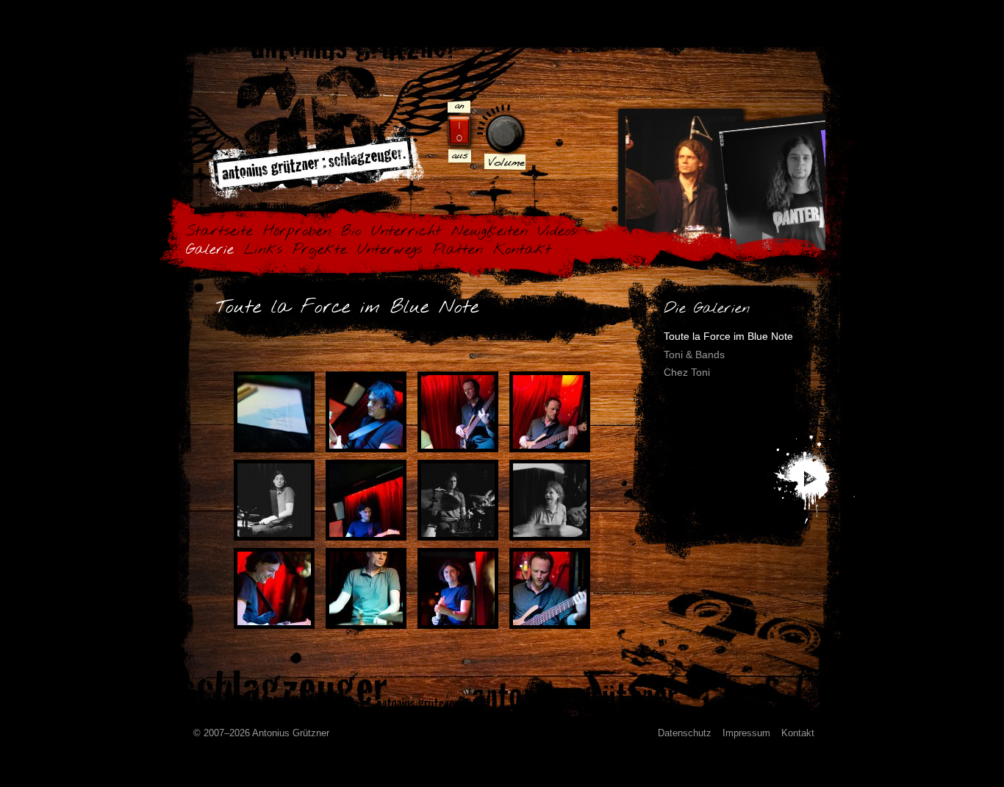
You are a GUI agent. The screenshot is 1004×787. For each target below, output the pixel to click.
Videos (557, 231)
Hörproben (297, 231)
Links (263, 250)
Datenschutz (684, 732)
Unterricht (406, 231)
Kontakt (522, 250)
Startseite (219, 231)
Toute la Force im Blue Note (728, 336)
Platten (458, 250)
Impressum (746, 732)
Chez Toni (687, 372)
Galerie (210, 250)
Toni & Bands (694, 354)
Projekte (320, 250)
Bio (351, 231)
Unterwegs (390, 250)
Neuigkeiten (489, 231)
